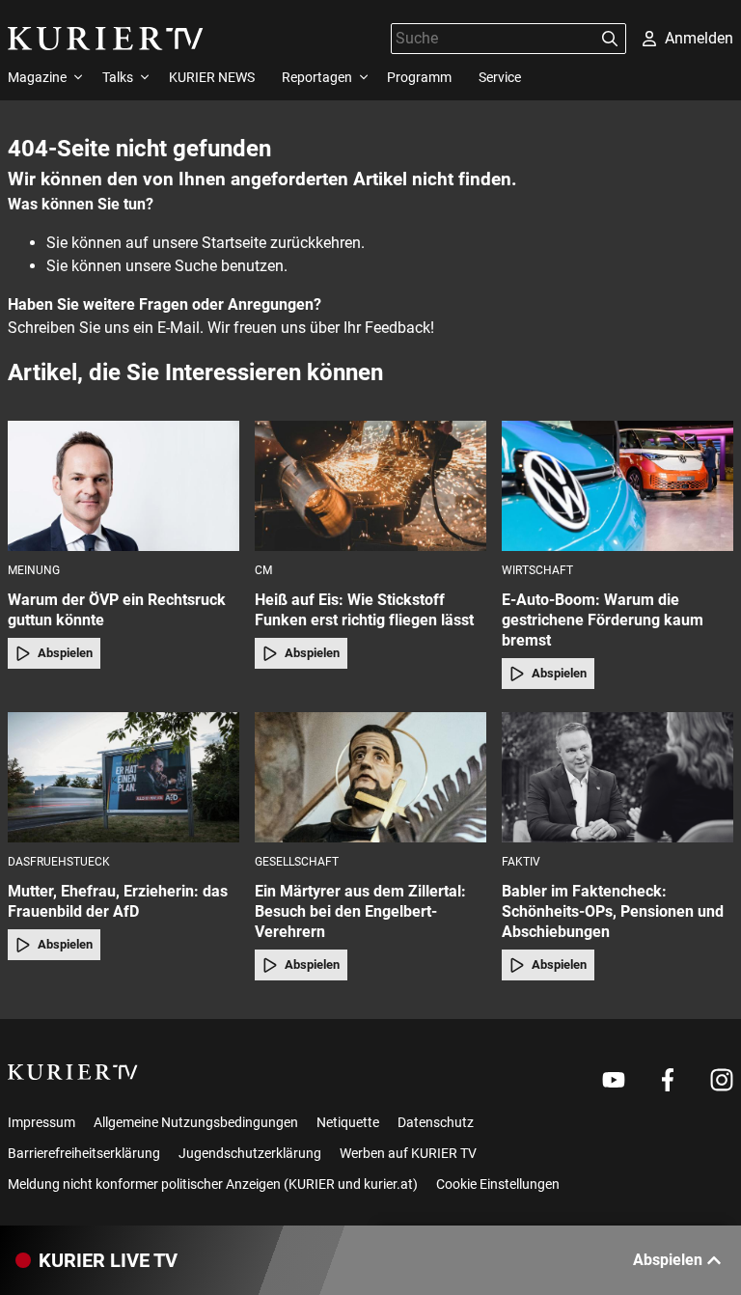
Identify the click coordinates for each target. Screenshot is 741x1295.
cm (263, 570)
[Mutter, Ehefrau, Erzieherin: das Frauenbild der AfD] (123, 777)
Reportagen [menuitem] (317, 77)
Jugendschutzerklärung (249, 1153)
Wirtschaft (537, 570)
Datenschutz (436, 1122)
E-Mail (178, 327)
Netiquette (347, 1122)
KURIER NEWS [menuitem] (212, 77)
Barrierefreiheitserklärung (84, 1153)
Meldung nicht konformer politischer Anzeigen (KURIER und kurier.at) (213, 1184)
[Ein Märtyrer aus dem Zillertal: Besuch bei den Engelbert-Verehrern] (370, 777)
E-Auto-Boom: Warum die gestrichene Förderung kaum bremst (602, 620)
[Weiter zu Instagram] (721, 1079)
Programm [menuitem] (419, 77)
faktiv (521, 861)
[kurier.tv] (73, 1072)
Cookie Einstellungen (498, 1184)
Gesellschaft (297, 861)
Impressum (41, 1122)
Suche (196, 266)
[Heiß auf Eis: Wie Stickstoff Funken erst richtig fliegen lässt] (370, 486)
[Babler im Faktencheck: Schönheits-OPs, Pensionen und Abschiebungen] (617, 777)
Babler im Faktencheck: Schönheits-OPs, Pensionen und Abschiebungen (613, 911)
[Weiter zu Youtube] (613, 1079)
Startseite (234, 243)
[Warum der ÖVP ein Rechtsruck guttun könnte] (123, 486)
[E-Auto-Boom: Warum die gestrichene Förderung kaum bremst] (617, 486)
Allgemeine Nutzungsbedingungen (196, 1122)
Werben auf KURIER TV (408, 1153)
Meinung (34, 570)
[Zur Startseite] (106, 38)
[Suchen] (609, 38)
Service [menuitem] (500, 77)
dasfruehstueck (59, 861)
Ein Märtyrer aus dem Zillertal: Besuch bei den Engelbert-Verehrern (360, 911)
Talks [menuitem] (117, 77)
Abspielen (65, 653)
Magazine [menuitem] (37, 77)
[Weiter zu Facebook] (667, 1079)
